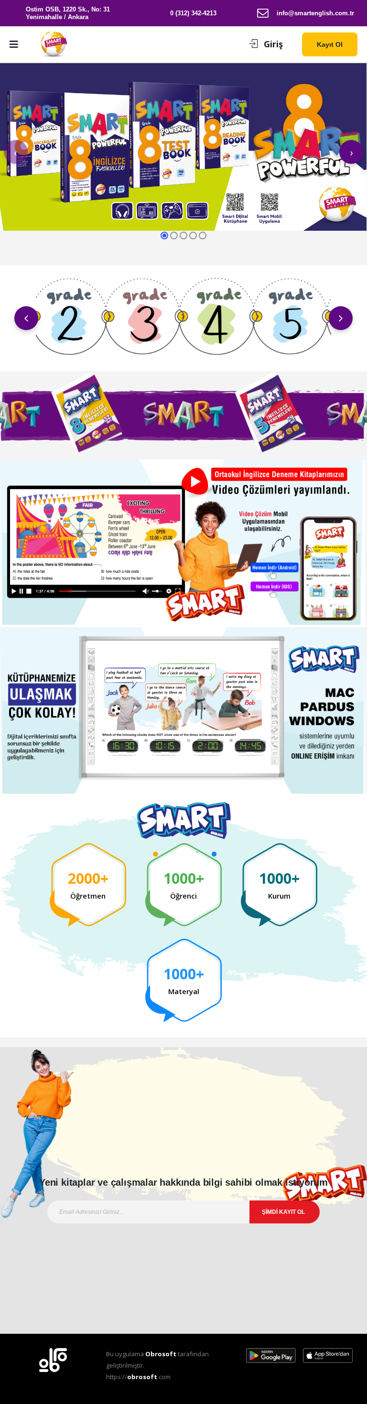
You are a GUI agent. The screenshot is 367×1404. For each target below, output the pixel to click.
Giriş (273, 44)
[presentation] (16, 152)
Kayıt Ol (330, 44)
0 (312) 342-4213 (193, 13)
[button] (226, 44)
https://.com (138, 1376)
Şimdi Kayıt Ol (283, 1212)
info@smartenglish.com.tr (315, 13)
